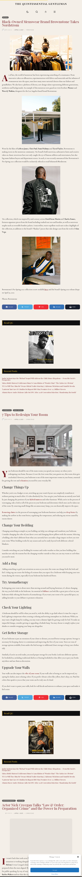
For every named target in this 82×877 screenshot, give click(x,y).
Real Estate (18, 415)
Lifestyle (7, 415)
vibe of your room (32, 731)
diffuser (46, 596)
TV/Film (21, 863)
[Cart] (45, 12)
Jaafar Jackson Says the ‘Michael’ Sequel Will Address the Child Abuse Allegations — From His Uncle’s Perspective (38, 384)
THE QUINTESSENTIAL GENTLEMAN (41, 3)
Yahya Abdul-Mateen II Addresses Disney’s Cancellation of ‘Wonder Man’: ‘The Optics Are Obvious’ (37, 388)
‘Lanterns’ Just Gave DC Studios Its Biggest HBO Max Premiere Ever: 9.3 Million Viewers (34, 394)
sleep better (71, 517)
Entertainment (9, 863)
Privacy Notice (54, 873)
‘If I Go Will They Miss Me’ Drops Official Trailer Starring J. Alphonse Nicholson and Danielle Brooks (38, 391)
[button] (78, 857)
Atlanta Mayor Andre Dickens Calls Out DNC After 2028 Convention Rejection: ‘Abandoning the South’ (39, 397)
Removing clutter (9, 517)
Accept (54, 870)
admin (10, 30)
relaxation (24, 485)
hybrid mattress (36, 504)
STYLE (5, 17)
